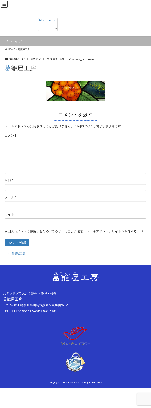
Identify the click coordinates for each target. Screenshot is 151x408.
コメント (11, 135)
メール (10, 197)
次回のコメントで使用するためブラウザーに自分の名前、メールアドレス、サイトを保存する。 (72, 231)
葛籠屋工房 (18, 253)
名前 (9, 180)
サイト (9, 214)
